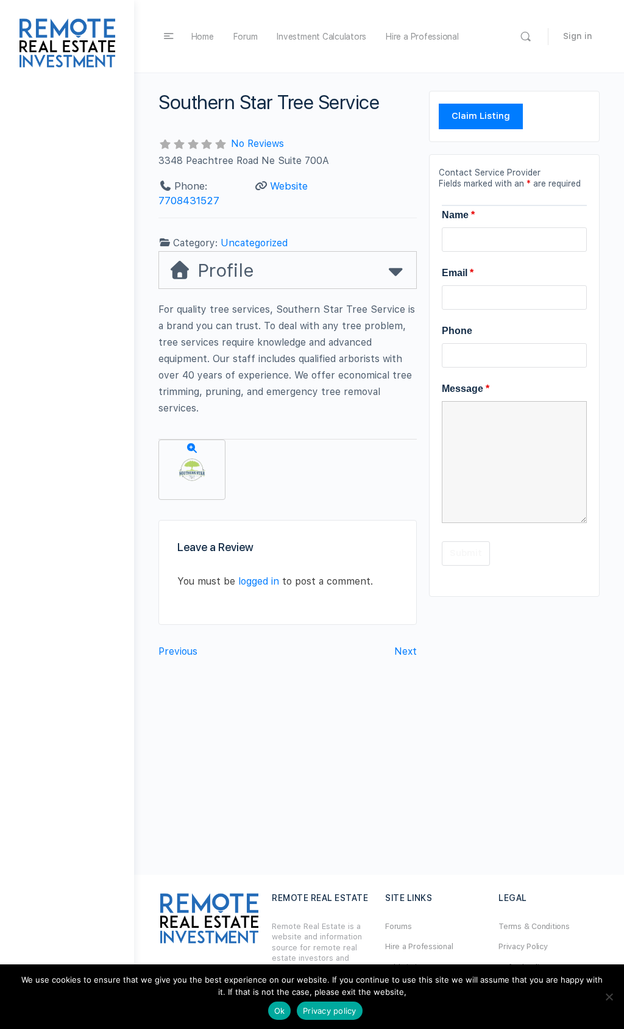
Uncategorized (254, 243)
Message (465, 388)
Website (289, 186)
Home (202, 36)
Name (458, 215)
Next (405, 651)
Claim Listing (481, 115)
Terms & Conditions (534, 926)
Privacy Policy (523, 946)
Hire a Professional (422, 36)
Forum (245, 36)
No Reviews (257, 143)
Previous (177, 651)
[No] (609, 997)
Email (457, 273)
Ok (279, 1011)
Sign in (577, 36)
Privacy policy (329, 1011)
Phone (457, 331)
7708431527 (188, 200)
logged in (258, 581)
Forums (398, 926)
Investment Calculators (321, 36)
